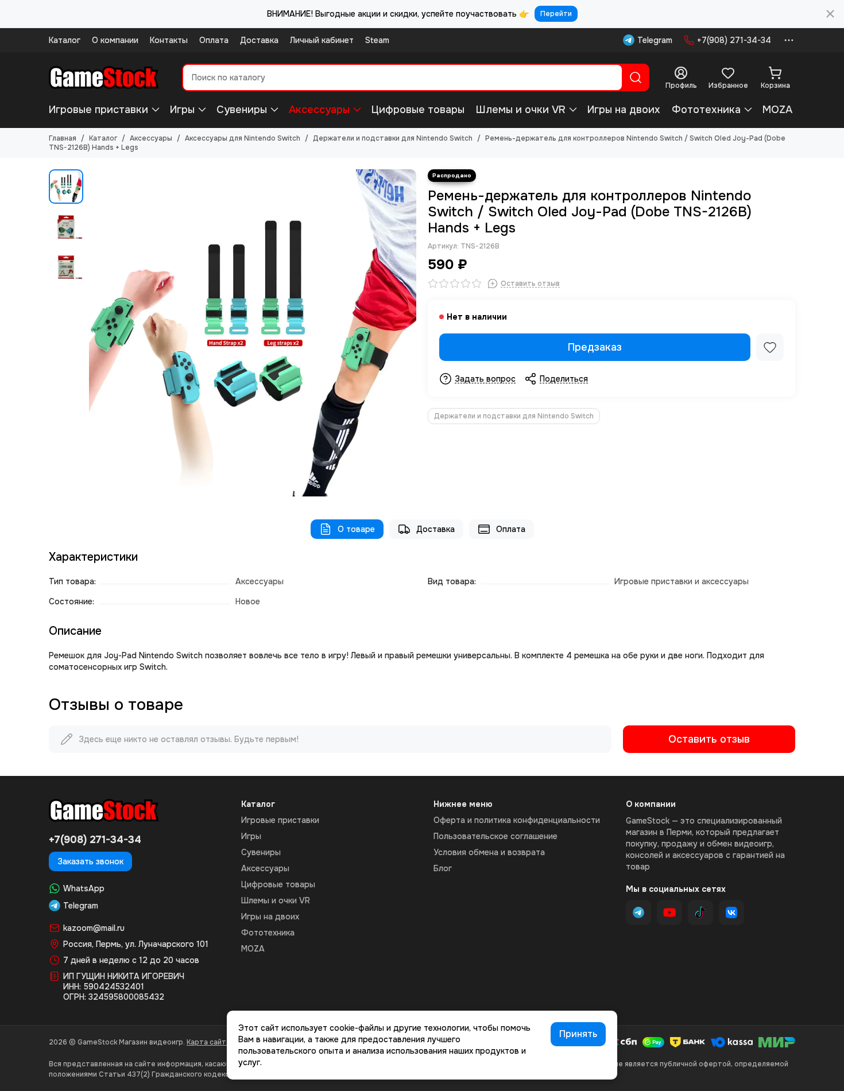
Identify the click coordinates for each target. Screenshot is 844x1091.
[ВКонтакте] (731, 912)
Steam (377, 40)
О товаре (356, 529)
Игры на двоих (623, 109)
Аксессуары (319, 109)
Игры (182, 109)
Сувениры (241, 109)
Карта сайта (208, 1042)
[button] (94, 332)
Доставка (259, 40)
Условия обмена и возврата (489, 852)
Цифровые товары (417, 109)
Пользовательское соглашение (495, 836)
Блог (442, 868)
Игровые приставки (98, 109)
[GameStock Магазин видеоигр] (104, 77)
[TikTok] (700, 912)
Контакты (169, 40)
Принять (578, 1034)
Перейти (556, 13)
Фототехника (706, 109)
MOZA (777, 109)
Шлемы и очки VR (521, 109)
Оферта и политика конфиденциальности (516, 820)
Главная (62, 138)
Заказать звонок (90, 861)
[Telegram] (638, 912)
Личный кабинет (322, 40)
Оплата (214, 40)
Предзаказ (595, 347)
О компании (115, 40)
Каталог (64, 40)
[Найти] (635, 77)
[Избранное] (770, 347)
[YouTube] (669, 912)
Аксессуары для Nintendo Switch (242, 138)
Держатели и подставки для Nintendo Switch (393, 138)
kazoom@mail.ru (94, 928)
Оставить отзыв (709, 739)
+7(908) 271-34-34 (734, 40)
